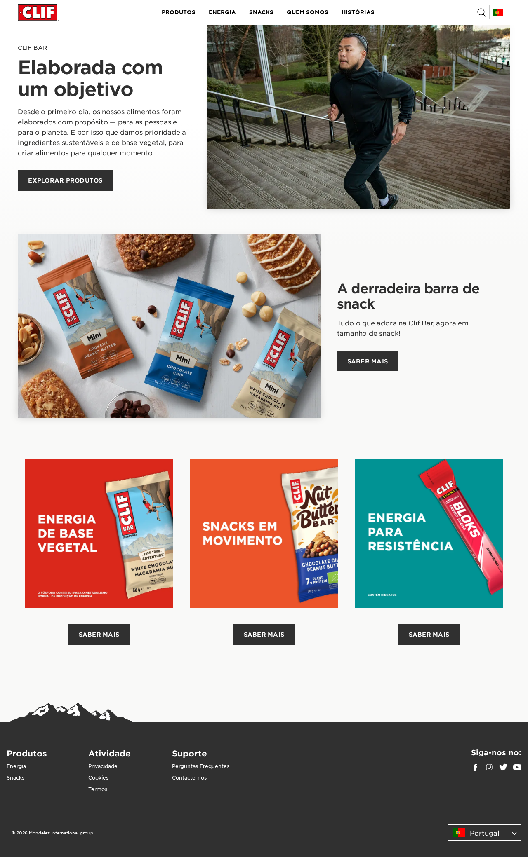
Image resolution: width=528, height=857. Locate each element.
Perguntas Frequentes (200, 766)
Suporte (189, 753)
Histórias (358, 12)
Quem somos (307, 12)
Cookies (98, 777)
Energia (222, 12)
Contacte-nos (189, 777)
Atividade (109, 753)
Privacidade (103, 766)
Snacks (261, 12)
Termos (97, 789)
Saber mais (99, 634)
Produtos (179, 12)
